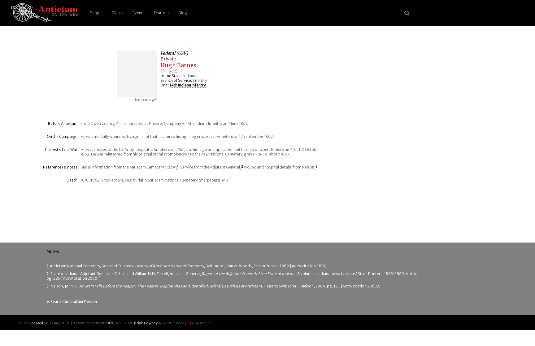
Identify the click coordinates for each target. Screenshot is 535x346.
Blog (183, 13)
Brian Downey (146, 323)
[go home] (43, 13)
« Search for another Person (71, 301)
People (96, 13)
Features (161, 13)
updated (36, 323)
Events (139, 13)
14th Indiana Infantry (188, 85)
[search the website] (407, 13)
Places (117, 13)
